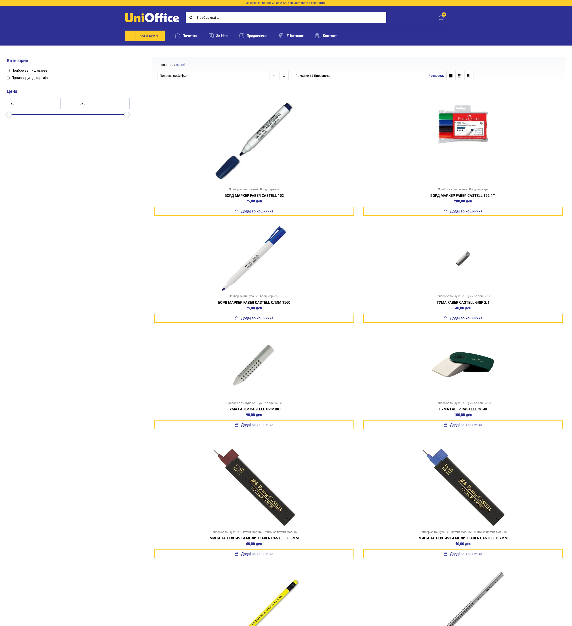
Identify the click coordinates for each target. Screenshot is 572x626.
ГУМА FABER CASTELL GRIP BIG (254, 409)
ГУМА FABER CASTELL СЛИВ (463, 409)
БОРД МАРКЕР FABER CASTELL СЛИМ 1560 (254, 302)
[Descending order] (284, 75)
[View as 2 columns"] (451, 75)
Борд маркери (269, 189)
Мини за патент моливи (281, 532)
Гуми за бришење (479, 296)
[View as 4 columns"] (469, 75)
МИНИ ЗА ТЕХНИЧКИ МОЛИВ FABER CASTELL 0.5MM (254, 538)
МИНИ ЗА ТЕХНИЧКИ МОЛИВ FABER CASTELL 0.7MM (463, 538)
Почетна (167, 65)
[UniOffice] (152, 14)
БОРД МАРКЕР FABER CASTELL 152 (254, 195)
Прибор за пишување (243, 189)
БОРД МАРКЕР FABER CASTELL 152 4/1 (463, 195)
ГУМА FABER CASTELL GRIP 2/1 (463, 302)
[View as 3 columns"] (460, 75)
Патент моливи (252, 532)
